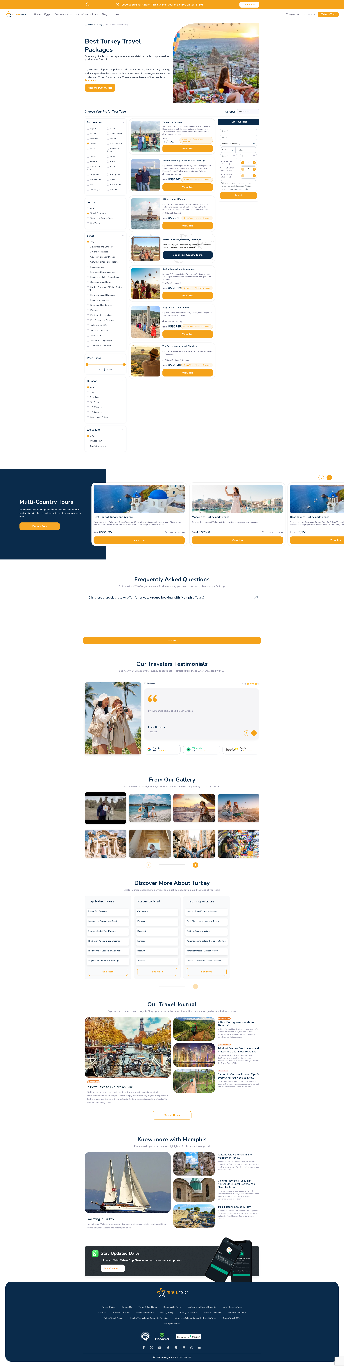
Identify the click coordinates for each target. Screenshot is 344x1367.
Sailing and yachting (99, 330)
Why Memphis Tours (232, 1307)
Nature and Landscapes (101, 305)
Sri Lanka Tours (113, 150)
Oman (113, 138)
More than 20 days (99, 417)
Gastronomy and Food (100, 282)
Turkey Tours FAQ (188, 1312)
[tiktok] (168, 1347)
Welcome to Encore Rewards (202, 1307)
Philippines (115, 174)
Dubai (93, 133)
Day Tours (95, 223)
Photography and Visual (101, 315)
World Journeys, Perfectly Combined (182, 239)
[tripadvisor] (199, 1347)
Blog (104, 14)
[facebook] (144, 1347)
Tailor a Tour (328, 14)
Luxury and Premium (99, 300)
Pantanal (94, 310)
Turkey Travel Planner (114, 1318)
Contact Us (126, 1307)
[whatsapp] (191, 1347)
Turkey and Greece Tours (101, 218)
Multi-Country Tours (86, 14)
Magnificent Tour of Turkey (175, 307)
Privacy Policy (108, 1307)
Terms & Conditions (148, 1307)
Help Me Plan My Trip (100, 87)
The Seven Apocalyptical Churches (179, 346)
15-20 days (96, 412)
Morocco (94, 138)
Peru (112, 161)
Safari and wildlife (98, 325)
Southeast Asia (93, 168)
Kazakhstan (115, 184)
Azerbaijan (95, 189)
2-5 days (94, 397)
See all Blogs (172, 1115)
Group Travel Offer (232, 1318)
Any (92, 208)
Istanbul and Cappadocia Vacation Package (183, 160)
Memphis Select (172, 1323)
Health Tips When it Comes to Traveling (149, 1318)
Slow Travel (95, 335)
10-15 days (96, 407)
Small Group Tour (98, 445)
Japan (112, 156)
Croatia (113, 189)
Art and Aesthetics (99, 251)
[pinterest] (176, 1347)
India (92, 148)
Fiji (91, 184)
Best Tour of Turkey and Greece (113, 517)
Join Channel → (112, 1268)
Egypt (47, 14)
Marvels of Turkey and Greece (210, 517)
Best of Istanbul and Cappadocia (178, 269)
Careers (102, 1312)
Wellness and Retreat (100, 345)
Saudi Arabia (116, 133)
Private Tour (96, 440)
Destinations (62, 14)
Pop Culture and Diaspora (102, 320)
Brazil (112, 166)
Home (37, 14)
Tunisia (93, 156)
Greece (93, 161)
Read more (90, 80)
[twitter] (151, 1347)
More (114, 14)
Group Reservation (237, 1312)
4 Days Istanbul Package (174, 199)
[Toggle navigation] (29, 14)
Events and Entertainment (102, 272)
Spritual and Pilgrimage (101, 340)
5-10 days (95, 402)
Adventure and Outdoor (101, 246)
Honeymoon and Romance (102, 295)
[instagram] (184, 1347)
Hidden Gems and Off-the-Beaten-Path (105, 289)
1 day (93, 392)
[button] (292, 14)
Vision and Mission (145, 1312)
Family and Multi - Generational (104, 277)
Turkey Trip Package (172, 122)
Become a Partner (121, 1312)
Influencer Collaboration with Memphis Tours (195, 1318)
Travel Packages (98, 213)
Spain (112, 179)
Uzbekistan (95, 179)
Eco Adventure (97, 267)
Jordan (113, 128)
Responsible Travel (172, 1307)
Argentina (94, 174)
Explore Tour (39, 526)
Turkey (93, 143)
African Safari (116, 143)
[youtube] (160, 1347)
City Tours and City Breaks (102, 256)
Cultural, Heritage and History (104, 261)
